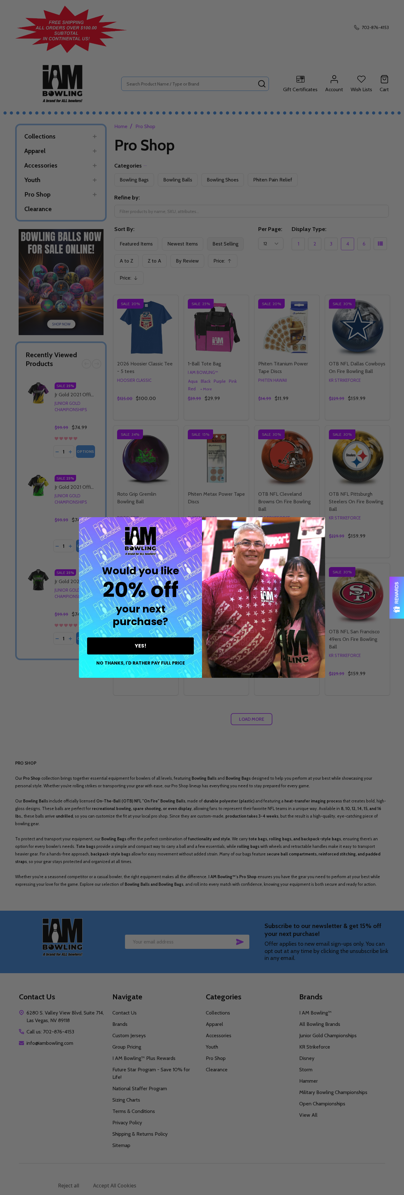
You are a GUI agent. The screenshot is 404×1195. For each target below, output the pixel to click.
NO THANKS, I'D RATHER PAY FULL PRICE (140, 663)
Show (396, 597)
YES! (140, 645)
